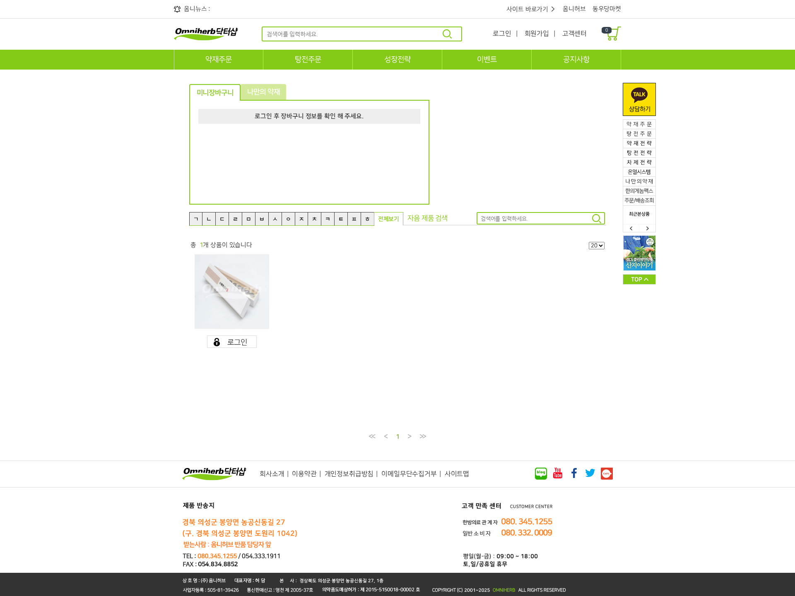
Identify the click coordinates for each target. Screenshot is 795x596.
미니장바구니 (215, 93)
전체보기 (388, 219)
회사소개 (272, 474)
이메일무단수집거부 (409, 474)
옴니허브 (574, 8)
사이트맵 (457, 474)
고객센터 (574, 33)
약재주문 (218, 59)
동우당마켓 (607, 8)
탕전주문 (308, 59)
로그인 (502, 33)
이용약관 (304, 474)
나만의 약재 (263, 92)
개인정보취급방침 (349, 474)
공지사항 (576, 59)
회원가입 (537, 33)
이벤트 (486, 59)
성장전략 (397, 59)
